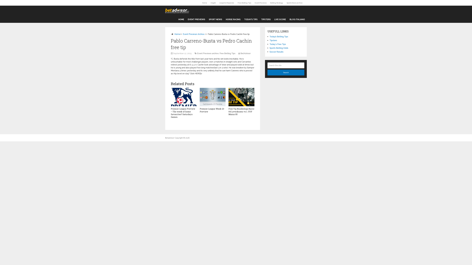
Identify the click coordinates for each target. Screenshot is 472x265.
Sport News (215, 19)
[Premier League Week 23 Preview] (213, 97)
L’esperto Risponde (226, 3)
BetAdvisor (245, 53)
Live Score (280, 19)
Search (286, 72)
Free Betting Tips (244, 3)
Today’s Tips (251, 19)
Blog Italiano (297, 19)
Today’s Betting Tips (279, 36)
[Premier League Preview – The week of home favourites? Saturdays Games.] (184, 97)
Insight (213, 3)
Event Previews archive (194, 34)
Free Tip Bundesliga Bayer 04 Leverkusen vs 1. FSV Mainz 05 (241, 111)
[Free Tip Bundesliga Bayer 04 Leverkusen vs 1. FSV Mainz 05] (241, 97)
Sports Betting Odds (279, 48)
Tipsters (266, 19)
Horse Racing (233, 19)
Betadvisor (169, 138)
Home (204, 3)
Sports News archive (294, 3)
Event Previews (261, 3)
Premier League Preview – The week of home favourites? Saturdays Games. (183, 112)
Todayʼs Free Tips (278, 44)
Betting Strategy (276, 3)
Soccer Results (276, 52)
